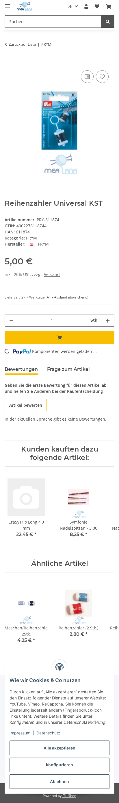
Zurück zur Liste (22, 44)
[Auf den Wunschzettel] (102, 76)
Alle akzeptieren (59, 747)
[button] (86, 6)
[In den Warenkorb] (9, 62)
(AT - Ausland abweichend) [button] (67, 297)
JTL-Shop (69, 795)
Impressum (20, 732)
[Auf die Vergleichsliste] (87, 76)
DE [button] (69, 6)
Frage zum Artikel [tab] (68, 369)
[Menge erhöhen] (107, 320)
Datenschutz (48, 732)
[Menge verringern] (11, 320)
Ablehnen (59, 781)
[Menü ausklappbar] (7, 3)
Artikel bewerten (25, 405)
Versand (52, 274)
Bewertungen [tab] (21, 369)
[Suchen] (107, 21)
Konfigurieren (59, 764)
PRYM (31, 238)
